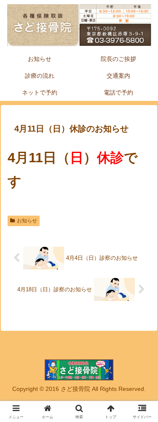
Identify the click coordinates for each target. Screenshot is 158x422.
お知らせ (27, 221)
